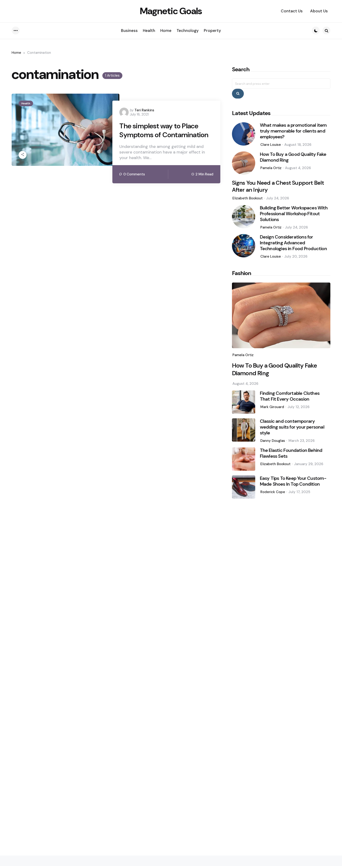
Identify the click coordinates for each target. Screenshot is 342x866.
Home (16, 52)
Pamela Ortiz (271, 168)
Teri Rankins (144, 110)
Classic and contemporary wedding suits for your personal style (292, 427)
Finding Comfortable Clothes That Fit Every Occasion (289, 396)
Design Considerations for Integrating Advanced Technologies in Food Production (293, 243)
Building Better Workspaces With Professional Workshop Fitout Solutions (294, 213)
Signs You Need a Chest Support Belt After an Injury (278, 186)
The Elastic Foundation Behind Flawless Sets (291, 453)
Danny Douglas (272, 440)
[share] (23, 155)
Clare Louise (270, 144)
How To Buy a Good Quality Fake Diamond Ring (293, 157)
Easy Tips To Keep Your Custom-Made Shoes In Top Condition (293, 481)
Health (25, 103)
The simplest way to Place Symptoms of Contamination (163, 130)
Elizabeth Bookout (247, 198)
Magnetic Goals (171, 11)
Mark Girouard (272, 407)
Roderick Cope (272, 492)
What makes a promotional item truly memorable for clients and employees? (293, 131)
